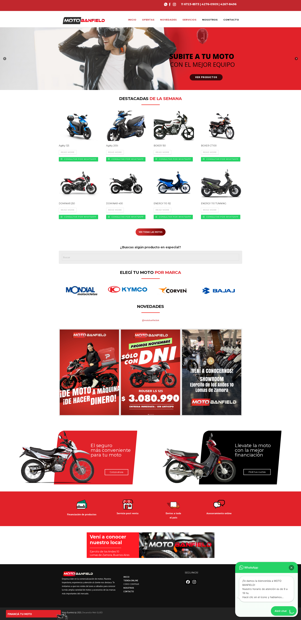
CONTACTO (231, 19)
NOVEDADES (168, 19)
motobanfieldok (151, 320)
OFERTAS (148, 19)
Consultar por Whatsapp (79, 159)
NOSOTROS (210, 19)
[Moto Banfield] (83, 20)
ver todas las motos (150, 232)
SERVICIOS (189, 19)
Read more (67, 152)
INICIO (132, 19)
